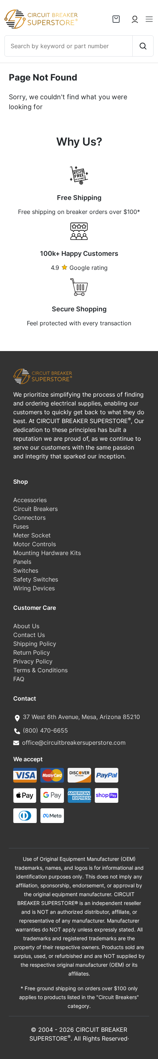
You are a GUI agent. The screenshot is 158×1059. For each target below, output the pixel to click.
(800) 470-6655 (45, 730)
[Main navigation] (149, 19)
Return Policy (31, 652)
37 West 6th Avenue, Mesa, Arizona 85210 (81, 716)
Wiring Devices (34, 588)
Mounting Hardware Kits (47, 553)
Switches (25, 570)
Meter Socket (32, 535)
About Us (26, 626)
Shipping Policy (34, 643)
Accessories (30, 500)
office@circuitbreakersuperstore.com (74, 742)
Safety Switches (35, 579)
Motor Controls (34, 544)
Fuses (21, 526)
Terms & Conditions (40, 670)
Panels (22, 561)
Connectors (29, 517)
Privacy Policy (33, 661)
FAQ (18, 679)
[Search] (142, 46)
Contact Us (29, 634)
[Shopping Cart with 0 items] (116, 19)
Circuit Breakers (35, 508)
